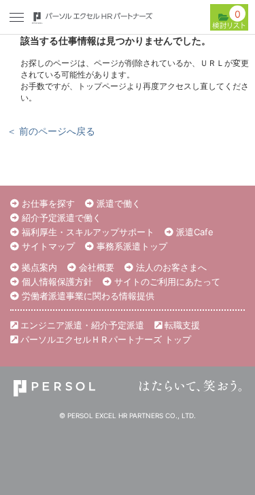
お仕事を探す (47, 203)
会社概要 (95, 267)
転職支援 (181, 325)
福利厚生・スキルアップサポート (86, 231)
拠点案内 (38, 267)
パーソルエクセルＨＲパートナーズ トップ (104, 339)
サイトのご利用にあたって (166, 281)
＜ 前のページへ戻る (51, 131)
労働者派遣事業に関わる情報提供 (86, 295)
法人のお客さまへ (170, 267)
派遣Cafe (193, 231)
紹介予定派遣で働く (60, 217)
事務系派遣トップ (130, 246)
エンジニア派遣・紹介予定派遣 (81, 325)
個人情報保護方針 (55, 281)
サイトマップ (47, 246)
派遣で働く (117, 203)
